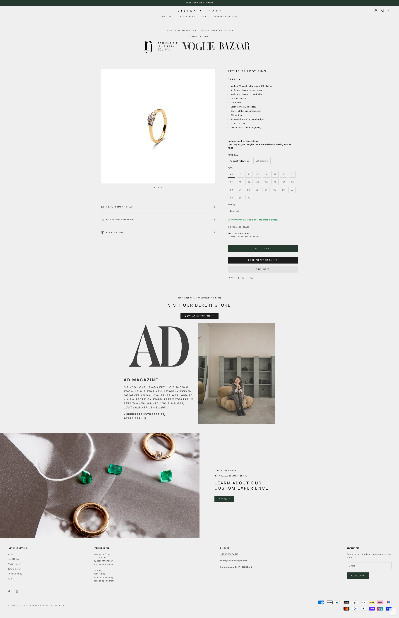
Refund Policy (14, 569)
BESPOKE (224, 499)
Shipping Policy (14, 573)
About (10, 554)
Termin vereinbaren (225, 470)
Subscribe (358, 575)
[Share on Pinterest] (247, 277)
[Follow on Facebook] (9, 591)
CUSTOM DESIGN (187, 16)
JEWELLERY (167, 16)
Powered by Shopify (52, 605)
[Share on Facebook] (238, 277)
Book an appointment (104, 564)
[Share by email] (251, 277)
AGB (9, 578)
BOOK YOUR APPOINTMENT (199, 3)
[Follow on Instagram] (17, 591)
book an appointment (262, 260)
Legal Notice (13, 559)
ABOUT (204, 16)
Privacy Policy (14, 564)
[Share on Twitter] (243, 277)
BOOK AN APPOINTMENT (225, 16)
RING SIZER (263, 269)
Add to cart (263, 248)
